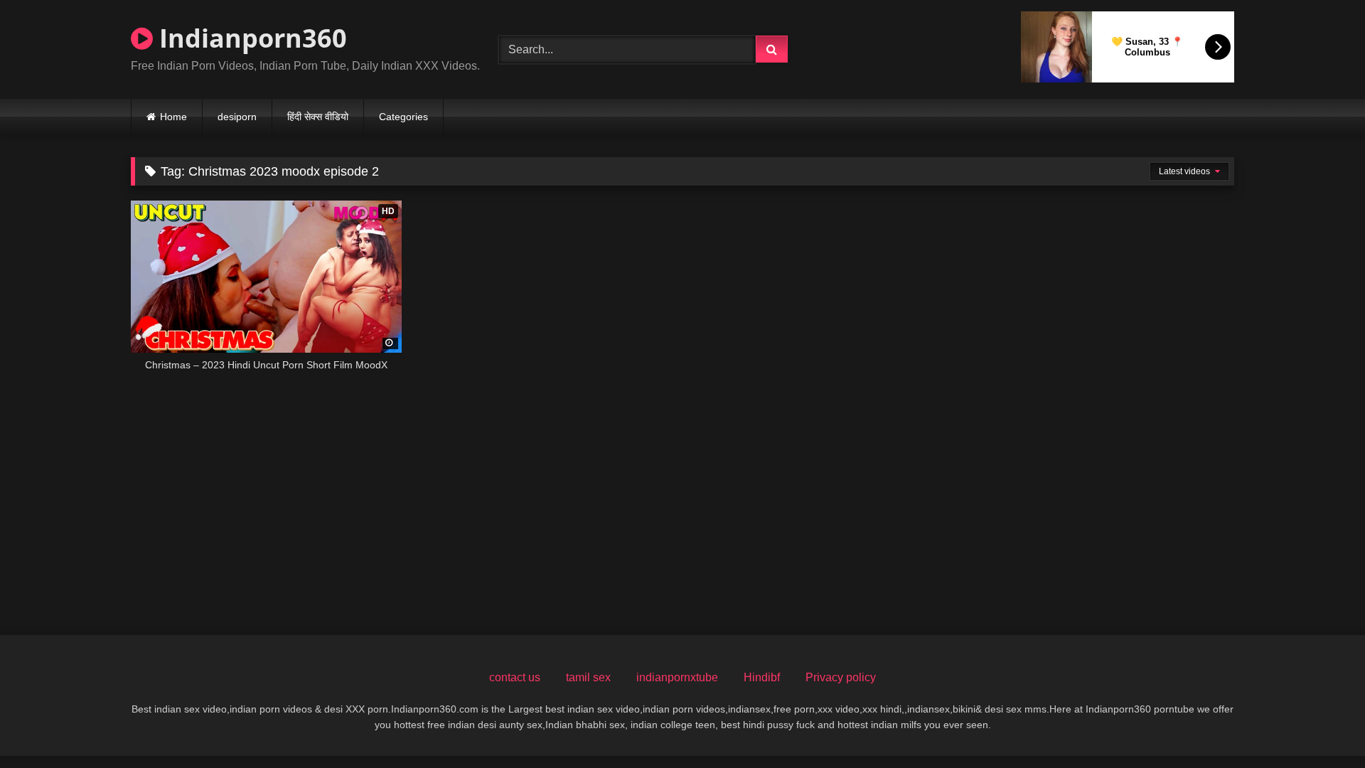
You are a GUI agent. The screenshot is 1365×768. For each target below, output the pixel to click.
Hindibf (762, 677)
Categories (403, 116)
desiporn (237, 116)
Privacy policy (840, 677)
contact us (514, 677)
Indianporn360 (250, 38)
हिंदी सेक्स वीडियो (317, 116)
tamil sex (588, 677)
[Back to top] (1321, 726)
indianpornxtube (677, 677)
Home (173, 116)
